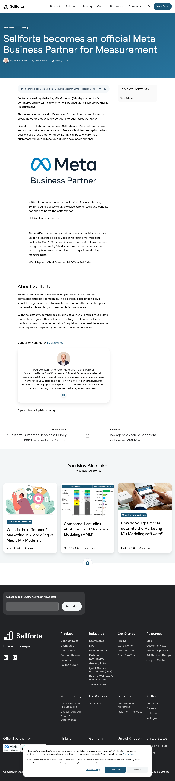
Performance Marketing (126, 705)
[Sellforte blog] (87, 435)
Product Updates (157, 650)
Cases (101, 6)
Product (55, 6)
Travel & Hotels (98, 684)
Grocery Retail (98, 663)
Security (66, 660)
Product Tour (126, 650)
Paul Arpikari (21, 60)
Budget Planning (71, 655)
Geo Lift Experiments (68, 718)
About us (152, 703)
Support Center (156, 660)
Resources (116, 6)
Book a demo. (55, 342)
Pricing (87, 6)
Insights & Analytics (130, 711)
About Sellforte (126, 98)
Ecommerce (96, 640)
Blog (149, 640)
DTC (91, 645)
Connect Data (69, 640)
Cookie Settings (160, 771)
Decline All (137, 769)
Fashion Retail (98, 650)
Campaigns (68, 650)
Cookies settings (93, 769)
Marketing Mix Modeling (16, 27)
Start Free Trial (126, 655)
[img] (100, 88)
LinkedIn (151, 713)
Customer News (156, 645)
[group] (64, 89)
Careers (151, 708)
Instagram (152, 718)
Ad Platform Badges (158, 655)
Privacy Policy (128, 754)
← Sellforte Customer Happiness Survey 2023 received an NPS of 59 (36, 437)
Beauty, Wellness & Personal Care (101, 677)
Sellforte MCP (69, 665)
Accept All (115, 769)
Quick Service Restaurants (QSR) (100, 669)
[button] (149, 6)
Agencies (95, 703)
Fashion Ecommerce (96, 657)
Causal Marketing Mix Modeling (71, 705)
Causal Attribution (72, 711)
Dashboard (67, 645)
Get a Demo (162, 6)
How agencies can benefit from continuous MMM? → (132, 437)
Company (135, 6)
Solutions (72, 6)
